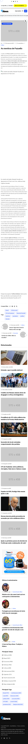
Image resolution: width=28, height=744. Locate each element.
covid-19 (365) (13, 701)
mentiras (8, 316)
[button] (25, 11)
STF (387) (5, 701)
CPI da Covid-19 (9, 53)
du (1, 43)
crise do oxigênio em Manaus (11, 237)
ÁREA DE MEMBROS (19, 5)
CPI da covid (14, 310)
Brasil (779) (6, 693)
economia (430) (15, 698)
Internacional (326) (9, 671)
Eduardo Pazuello (21, 313)
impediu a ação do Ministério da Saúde (13, 230)
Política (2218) (7, 655)
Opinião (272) (7, 674)
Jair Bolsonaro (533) (16, 693)
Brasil (7, 310)
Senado (7, 319)
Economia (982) (8, 661)
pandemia (15, 316)
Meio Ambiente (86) (9, 684)
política (22, 316)
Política (2, 45)
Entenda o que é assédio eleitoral (11, 370)
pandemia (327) (7, 704)
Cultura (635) (7, 668)
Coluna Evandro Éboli (17, 592)
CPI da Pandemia (10, 313)
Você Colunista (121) (9, 678)
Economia (15, 333)
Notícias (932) (7, 665)
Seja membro (18, 11)
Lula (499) (5, 695)
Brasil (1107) (7, 658)
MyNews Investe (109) (10, 681)
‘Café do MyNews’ (15, 294)
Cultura (22, 325)
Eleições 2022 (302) (18, 704)
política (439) (6, 698)
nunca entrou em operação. (16, 202)
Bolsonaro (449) (14, 695)
